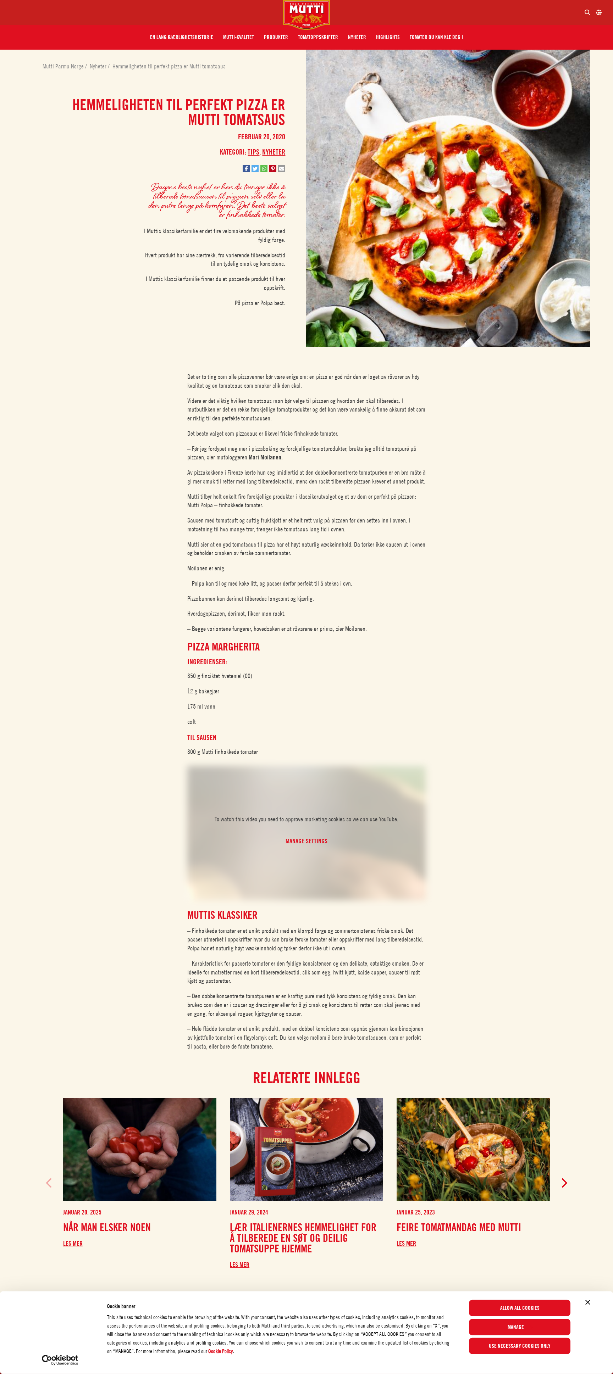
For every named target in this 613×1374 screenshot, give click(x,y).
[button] (181, 37)
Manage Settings (306, 841)
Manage (516, 1327)
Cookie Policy (220, 1351)
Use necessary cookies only (520, 1346)
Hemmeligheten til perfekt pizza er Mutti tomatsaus (169, 66)
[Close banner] (587, 1302)
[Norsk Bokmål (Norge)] (599, 12)
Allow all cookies (520, 1308)
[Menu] (144, 12)
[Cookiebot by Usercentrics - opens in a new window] (60, 1360)
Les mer (73, 1243)
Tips (253, 152)
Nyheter (99, 66)
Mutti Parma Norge (64, 66)
